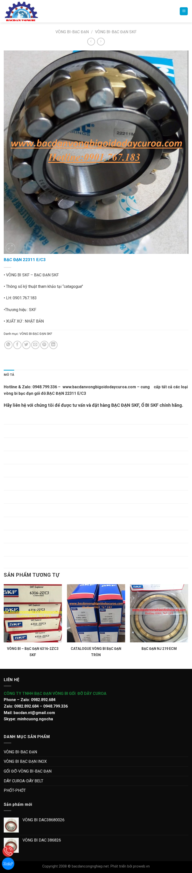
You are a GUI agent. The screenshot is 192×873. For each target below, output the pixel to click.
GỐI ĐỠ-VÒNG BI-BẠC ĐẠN (28, 771)
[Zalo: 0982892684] (8, 863)
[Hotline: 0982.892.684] (8, 851)
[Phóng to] (10, 248)
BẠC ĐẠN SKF (125, 405)
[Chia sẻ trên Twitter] (26, 345)
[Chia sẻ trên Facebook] (17, 345)
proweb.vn (141, 866)
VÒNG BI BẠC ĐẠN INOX (25, 761)
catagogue (73, 286)
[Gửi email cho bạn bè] (35, 345)
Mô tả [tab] (9, 375)
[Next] (188, 626)
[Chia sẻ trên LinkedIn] (53, 345)
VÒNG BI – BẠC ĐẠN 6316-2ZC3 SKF (32, 652)
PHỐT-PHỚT (15, 790)
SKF (153, 405)
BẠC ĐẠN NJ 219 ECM (159, 649)
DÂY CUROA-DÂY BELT (23, 781)
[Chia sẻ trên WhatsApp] (8, 345)
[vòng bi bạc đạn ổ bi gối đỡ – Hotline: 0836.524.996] (26, 11)
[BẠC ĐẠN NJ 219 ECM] (159, 613)
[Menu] (184, 11)
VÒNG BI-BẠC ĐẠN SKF (115, 31)
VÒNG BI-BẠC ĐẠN (72, 31)
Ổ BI (145, 405)
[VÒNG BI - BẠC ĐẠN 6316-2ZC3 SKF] (33, 613)
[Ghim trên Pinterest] (44, 345)
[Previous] (4, 626)
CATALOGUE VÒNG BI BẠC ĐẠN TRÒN (96, 652)
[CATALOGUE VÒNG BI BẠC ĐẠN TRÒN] (96, 613)
